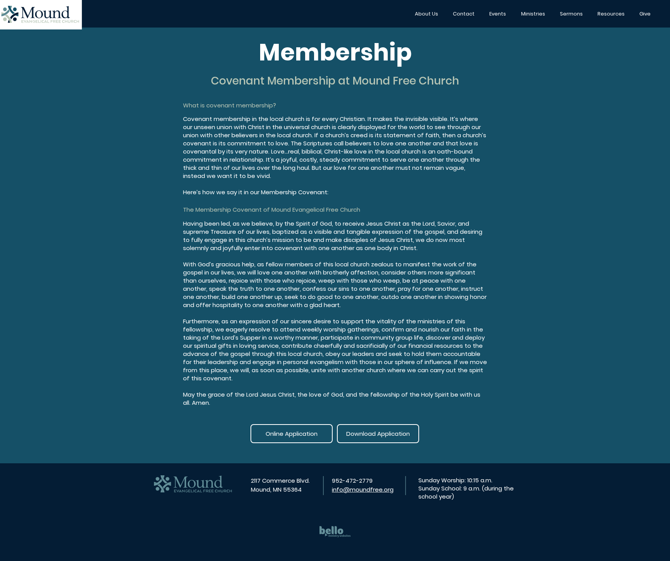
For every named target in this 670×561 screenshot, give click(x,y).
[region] (334, 531)
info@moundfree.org (363, 489)
